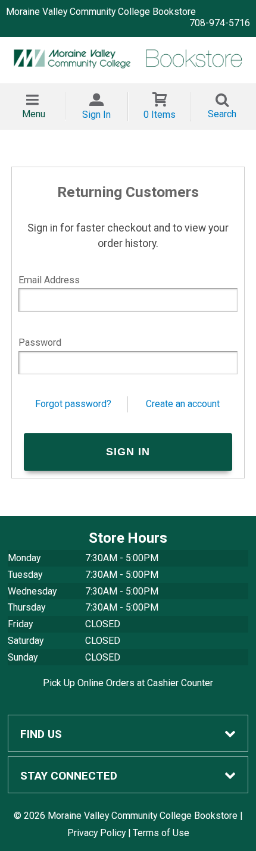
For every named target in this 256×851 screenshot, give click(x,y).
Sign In (96, 114)
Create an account (183, 403)
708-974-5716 (219, 23)
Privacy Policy (96, 833)
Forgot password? (73, 403)
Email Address (49, 280)
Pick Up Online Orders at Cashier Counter (128, 683)
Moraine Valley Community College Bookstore (101, 11)
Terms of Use (161, 833)
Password (39, 342)
